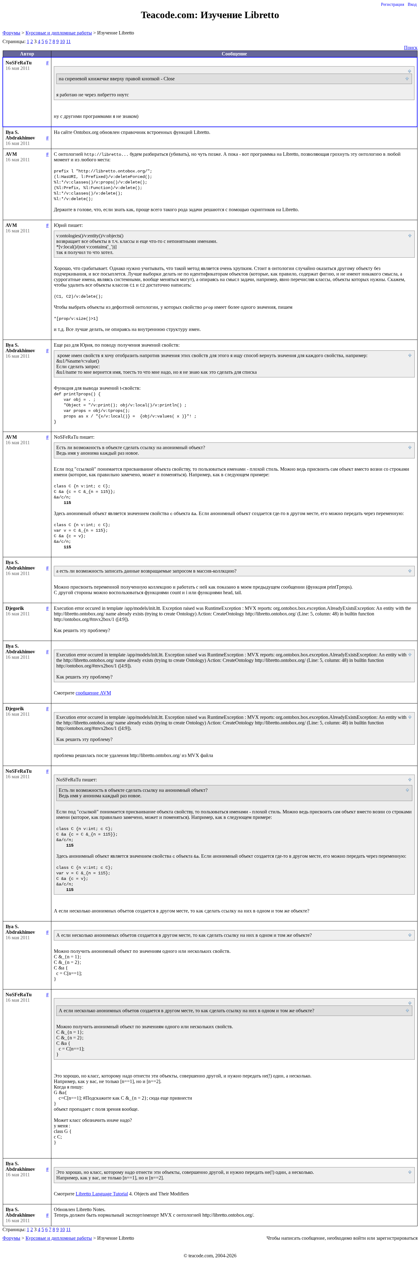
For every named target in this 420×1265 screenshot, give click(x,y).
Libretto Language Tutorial (102, 1193)
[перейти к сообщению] (410, 71)
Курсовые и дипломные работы (59, 32)
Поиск (411, 47)
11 (68, 41)
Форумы (11, 32)
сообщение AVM (93, 692)
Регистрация (392, 4)
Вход (412, 4)
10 (62, 41)
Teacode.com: (170, 14)
